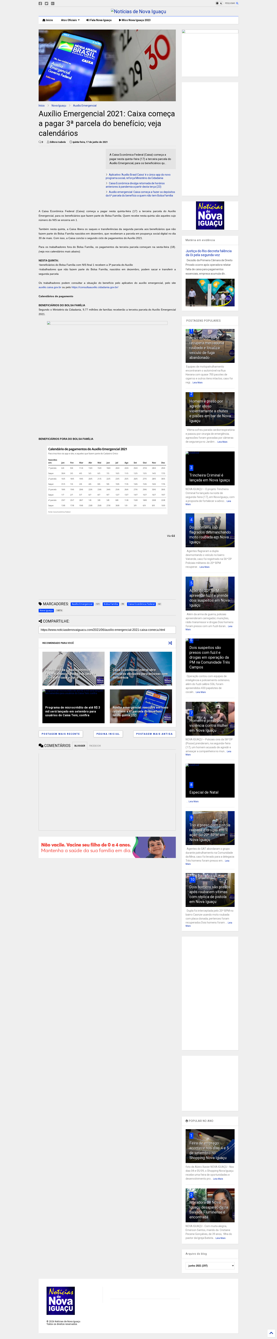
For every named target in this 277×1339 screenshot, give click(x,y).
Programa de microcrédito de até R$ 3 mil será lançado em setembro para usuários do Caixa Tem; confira (72, 711)
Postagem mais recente (61, 734)
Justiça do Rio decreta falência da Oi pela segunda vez (209, 253)
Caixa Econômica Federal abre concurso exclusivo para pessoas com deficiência (140, 674)
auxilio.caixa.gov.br (50, 287)
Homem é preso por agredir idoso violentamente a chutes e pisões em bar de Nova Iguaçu (210, 411)
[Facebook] (40, 3)
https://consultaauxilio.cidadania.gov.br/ (95, 287)
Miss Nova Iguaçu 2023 (136, 20)
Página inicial (108, 734)
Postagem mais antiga (154, 734)
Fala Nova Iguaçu (101, 20)
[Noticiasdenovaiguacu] (58, 3)
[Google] (52, 3)
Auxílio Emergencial (84, 105)
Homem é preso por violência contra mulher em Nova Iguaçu (208, 725)
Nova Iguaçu (59, 105)
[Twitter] (46, 3)
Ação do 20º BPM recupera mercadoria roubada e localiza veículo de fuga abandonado (206, 348)
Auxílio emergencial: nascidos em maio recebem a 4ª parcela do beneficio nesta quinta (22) (140, 711)
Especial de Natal (203, 792)
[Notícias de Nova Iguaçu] (138, 11)
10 (192, 879)
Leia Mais (198, 382)
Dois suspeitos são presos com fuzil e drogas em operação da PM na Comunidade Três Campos (209, 657)
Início (49, 20)
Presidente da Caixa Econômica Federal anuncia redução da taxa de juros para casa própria (70, 674)
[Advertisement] (70, 175)
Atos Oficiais (68, 20)
